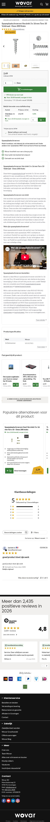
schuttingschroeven (23, 305)
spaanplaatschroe (18, 173)
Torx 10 (6, 186)
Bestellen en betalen (10, 702)
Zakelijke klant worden (11, 728)
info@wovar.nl (11, 787)
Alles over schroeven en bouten (14, 757)
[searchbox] (13, 532)
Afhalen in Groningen (10, 713)
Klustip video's (7, 761)
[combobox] (36, 538)
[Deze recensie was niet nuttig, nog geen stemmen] (45, 578)
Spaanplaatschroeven (11, 20)
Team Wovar (7, 753)
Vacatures (6, 764)
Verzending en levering (11, 706)
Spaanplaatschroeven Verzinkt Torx (35, 20)
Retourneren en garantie (11, 710)
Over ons (5, 750)
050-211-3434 (10, 790)
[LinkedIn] (13, 800)
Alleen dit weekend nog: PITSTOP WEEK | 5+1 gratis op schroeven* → (25, 15)
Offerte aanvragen (9, 735)
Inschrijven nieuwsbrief (11, 768)
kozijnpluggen (19, 312)
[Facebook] (4, 800)
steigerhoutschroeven (23, 286)
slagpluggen (7, 312)
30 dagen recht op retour (25, 11)
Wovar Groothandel (10, 732)
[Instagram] (18, 800)
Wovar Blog (6, 739)
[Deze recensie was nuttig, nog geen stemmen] (41, 578)
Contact (5, 717)
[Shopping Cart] (46, 4)
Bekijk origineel (8, 569)
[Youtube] (8, 800)
